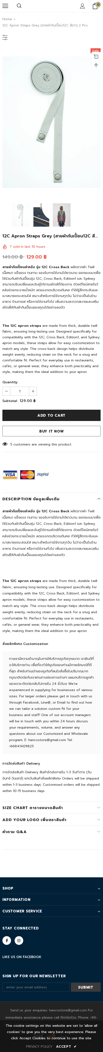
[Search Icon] (19, 6)
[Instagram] (19, 940)
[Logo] (51, 6)
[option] (51, 122)
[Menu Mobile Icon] (5, 6)
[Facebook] (6, 940)
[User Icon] (82, 6)
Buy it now (51, 431)
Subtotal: (10, 400)
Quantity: (10, 382)
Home (7, 19)
